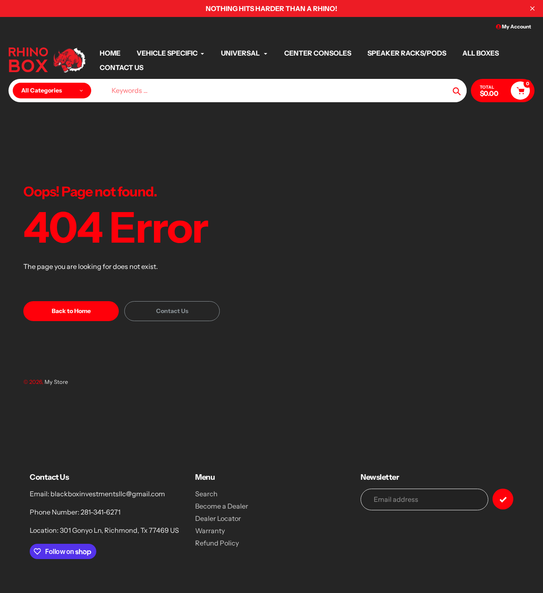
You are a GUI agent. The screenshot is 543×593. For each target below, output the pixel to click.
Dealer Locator (218, 518)
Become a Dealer (221, 506)
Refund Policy (217, 543)
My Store (56, 381)
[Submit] (503, 499)
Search (206, 494)
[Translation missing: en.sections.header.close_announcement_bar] (532, 8)
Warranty (210, 530)
